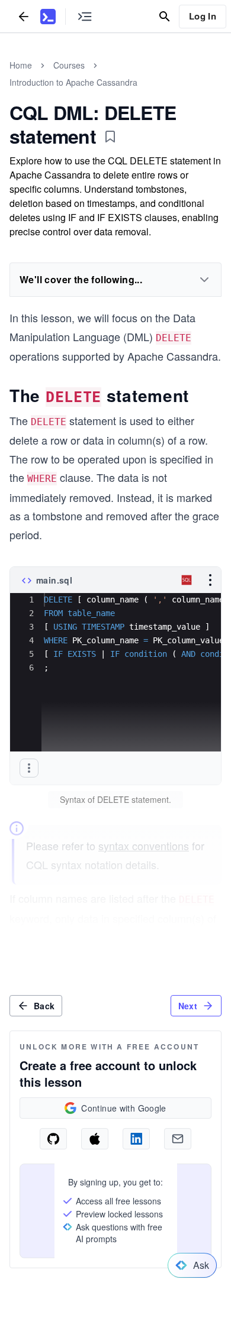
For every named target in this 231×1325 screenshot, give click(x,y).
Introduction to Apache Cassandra (73, 82)
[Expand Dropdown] (204, 279)
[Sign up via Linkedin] (136, 1138)
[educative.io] (48, 16)
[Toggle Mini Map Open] (84, 16)
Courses (69, 65)
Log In (202, 15)
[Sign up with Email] (177, 1138)
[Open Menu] (210, 580)
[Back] (23, 16)
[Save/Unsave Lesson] (110, 136)
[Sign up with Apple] (94, 1138)
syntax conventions (143, 845)
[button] (29, 768)
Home (20, 65)
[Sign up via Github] (53, 1138)
